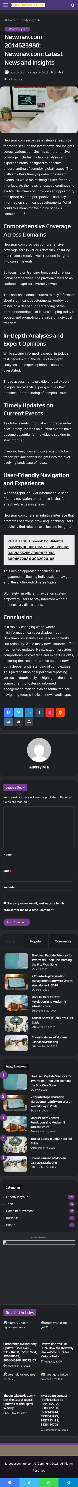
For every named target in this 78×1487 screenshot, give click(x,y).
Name (8, 854)
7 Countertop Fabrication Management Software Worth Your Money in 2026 (52, 980)
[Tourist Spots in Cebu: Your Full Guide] (16, 1024)
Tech (9, 1204)
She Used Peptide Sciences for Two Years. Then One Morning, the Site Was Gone (52, 960)
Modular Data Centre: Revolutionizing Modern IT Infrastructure (49, 1001)
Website (9, 887)
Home (11, 20)
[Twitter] (18, 712)
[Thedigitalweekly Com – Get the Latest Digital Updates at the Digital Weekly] (20, 1381)
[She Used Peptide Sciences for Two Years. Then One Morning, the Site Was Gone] (16, 961)
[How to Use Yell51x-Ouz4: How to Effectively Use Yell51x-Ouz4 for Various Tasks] (58, 1330)
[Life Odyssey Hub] (28, 5)
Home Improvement (20, 1211)
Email (8, 870)
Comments (63, 941)
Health (10, 1224)
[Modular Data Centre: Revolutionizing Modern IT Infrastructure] (16, 1003)
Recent (11, 941)
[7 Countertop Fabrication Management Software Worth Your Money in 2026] (16, 982)
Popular (36, 941)
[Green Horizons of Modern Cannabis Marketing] (16, 1043)
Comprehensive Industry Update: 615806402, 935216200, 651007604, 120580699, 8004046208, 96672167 (20, 1352)
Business (12, 1218)
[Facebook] (8, 712)
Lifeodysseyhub (29, 20)
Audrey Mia (17, 72)
